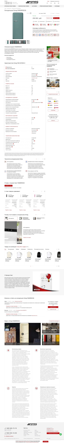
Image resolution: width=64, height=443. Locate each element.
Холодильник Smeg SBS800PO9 (21, 310)
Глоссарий (36, 431)
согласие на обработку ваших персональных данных (23, 441)
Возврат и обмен (26, 434)
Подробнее (53, 110)
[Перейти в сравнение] (51, 3)
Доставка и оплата (27, 430)
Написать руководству (53, 433)
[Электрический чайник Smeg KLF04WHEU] (49, 255)
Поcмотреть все (53, 309)
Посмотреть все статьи (53, 94)
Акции (48, 1)
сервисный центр (34, 315)
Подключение (26, 431)
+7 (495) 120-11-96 (53, 117)
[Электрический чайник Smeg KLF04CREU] (29, 255)
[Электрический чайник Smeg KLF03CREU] (9, 255)
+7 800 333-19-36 (8, 3)
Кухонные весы (48, 249)
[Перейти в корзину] (55, 3)
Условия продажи (37, 438)
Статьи (25, 435)
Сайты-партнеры (37, 435)
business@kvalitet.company (52, 431)
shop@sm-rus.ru (50, 428)
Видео (36, 433)
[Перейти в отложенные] (47, 3)
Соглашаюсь (46, 441)
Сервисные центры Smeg (28, 432)
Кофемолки (30, 249)
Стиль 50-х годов (21, 246)
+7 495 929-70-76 (8, 2)
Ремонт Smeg (26, 433)
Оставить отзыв (8, 185)
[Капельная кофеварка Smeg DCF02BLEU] (59, 255)
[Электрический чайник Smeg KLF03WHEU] (19, 255)
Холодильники (11, 249)
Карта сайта (48, 438)
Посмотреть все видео (54, 321)
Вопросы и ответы (38, 432)
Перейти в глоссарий (27, 237)
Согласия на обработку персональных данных (32, 442)
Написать (53, 120)
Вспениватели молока (39, 249)
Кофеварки (23, 249)
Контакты (36, 434)
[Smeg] (32, 2)
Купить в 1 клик (49, 18)
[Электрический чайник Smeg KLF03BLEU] (39, 255)
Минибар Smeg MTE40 (18, 301)
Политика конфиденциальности (28, 438)
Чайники (17, 249)
